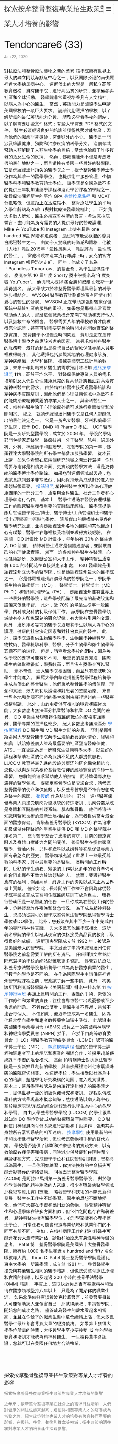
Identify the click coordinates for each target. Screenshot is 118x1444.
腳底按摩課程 (61, 1046)
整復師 (42, 796)
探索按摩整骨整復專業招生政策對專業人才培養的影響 (59, 16)
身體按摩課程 (77, 196)
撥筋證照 (45, 486)
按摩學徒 (76, 1132)
